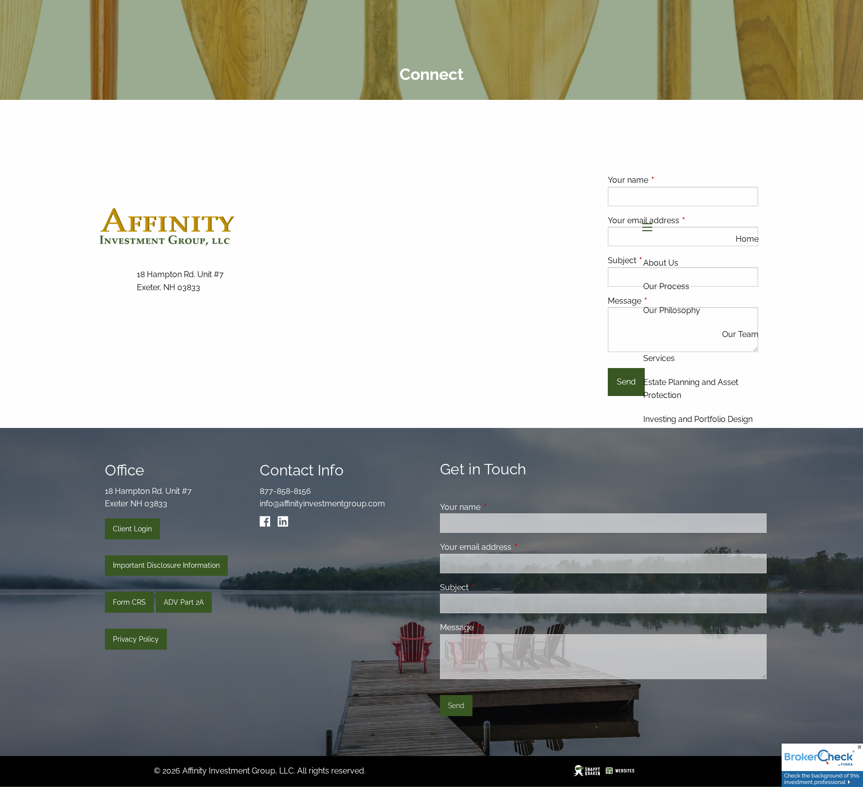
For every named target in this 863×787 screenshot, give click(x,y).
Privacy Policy (136, 639)
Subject (492, 587)
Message (495, 627)
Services (659, 358)
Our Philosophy (671, 310)
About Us (660, 263)
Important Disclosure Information (166, 565)
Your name (498, 507)
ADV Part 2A (184, 602)
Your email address (514, 547)
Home (747, 239)
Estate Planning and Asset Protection (690, 389)
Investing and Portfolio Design (698, 419)
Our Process (666, 286)
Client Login (132, 529)
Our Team (740, 334)
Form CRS (129, 602)
